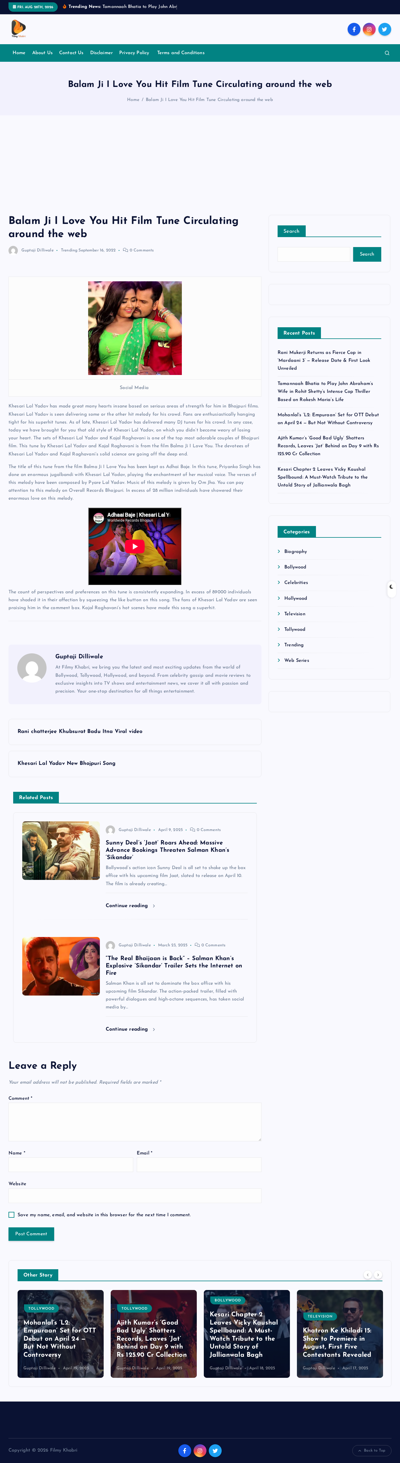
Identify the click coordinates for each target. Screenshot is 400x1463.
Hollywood (295, 598)
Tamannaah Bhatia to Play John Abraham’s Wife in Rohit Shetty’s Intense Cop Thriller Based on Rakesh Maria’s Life (325, 391)
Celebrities (296, 582)
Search (291, 231)
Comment (20, 1098)
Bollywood (295, 567)
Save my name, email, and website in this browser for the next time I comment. (104, 1215)
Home (19, 53)
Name (16, 1153)
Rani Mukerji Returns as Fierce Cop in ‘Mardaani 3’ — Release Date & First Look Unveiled (324, 360)
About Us (42, 53)
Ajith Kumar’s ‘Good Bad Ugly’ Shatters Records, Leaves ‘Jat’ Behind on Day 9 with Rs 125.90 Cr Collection (328, 446)
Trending (69, 250)
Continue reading (128, 905)
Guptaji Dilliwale (37, 250)
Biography (295, 551)
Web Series (296, 660)
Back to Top (374, 1450)
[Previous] (367, 1274)
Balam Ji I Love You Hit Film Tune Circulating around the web (209, 100)
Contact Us (71, 53)
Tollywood (294, 629)
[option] (61, 1334)
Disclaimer (101, 53)
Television (294, 614)
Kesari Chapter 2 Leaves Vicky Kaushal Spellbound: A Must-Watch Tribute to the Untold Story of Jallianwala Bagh (323, 477)
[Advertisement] (200, 171)
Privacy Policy (135, 53)
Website (17, 1184)
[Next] (378, 1274)
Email (144, 1153)
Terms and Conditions (181, 53)
